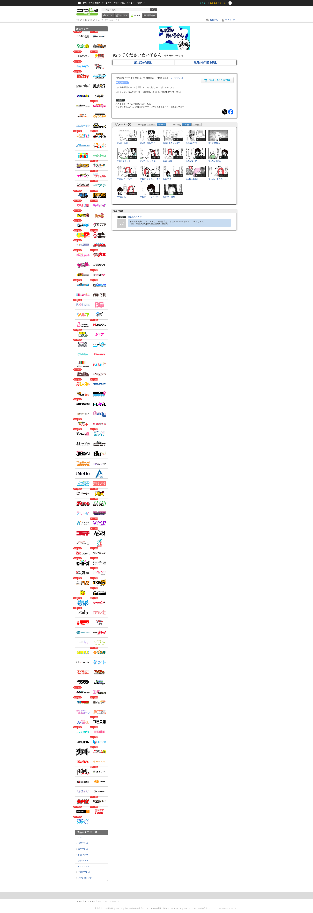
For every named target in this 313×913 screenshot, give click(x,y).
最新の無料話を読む (205, 62)
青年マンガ (83, 849)
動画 (85, 3)
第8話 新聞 (167, 161)
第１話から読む (143, 62)
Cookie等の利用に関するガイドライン (164, 908)
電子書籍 (151, 15)
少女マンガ (83, 855)
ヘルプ (119, 908)
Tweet (224, 112)
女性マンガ (83, 860)
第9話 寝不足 (191, 161)
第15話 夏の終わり (217, 179)
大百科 (116, 3)
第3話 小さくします (171, 143)
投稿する (214, 20)
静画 (91, 3)
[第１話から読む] (174, 49)
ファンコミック (85, 878)
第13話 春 (167, 179)
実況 (123, 3)
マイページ (230, 20)
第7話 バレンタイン (148, 161)
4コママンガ (83, 866)
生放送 (97, 3)
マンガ (137, 15)
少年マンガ (83, 843)
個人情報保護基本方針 (134, 908)
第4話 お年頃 (191, 143)
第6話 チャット (124, 161)
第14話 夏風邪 (192, 179)
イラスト (123, 15)
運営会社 (98, 908)
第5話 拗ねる (214, 143)
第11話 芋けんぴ (124, 179)
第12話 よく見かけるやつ (150, 180)
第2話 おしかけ (147, 143)
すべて (81, 837)
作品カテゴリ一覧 (86, 832)
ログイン (203, 3)
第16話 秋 (121, 197)
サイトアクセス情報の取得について (199, 908)
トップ (109, 15)
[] (177, 78)
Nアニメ (130, 3)
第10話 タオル (215, 161)
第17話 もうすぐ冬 (149, 197)
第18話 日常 (169, 197)
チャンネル (107, 3)
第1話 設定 (122, 143)
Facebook (230, 112)
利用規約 (109, 908)
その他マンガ (84, 872)
